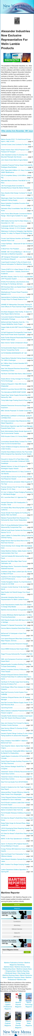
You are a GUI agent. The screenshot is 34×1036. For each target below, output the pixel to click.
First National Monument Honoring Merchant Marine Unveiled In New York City (15, 809)
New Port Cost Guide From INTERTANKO (14, 782)
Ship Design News (24, 973)
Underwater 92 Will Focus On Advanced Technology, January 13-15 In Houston (14, 227)
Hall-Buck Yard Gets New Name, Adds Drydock (16, 374)
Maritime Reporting (23, 971)
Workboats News (10, 973)
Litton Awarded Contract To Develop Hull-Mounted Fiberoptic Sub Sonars (14, 156)
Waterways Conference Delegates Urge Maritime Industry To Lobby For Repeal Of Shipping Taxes (16, 232)
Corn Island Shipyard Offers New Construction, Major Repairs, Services (16, 639)
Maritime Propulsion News (16, 977)
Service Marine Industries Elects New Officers (15, 628)
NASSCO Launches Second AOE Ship (13, 389)
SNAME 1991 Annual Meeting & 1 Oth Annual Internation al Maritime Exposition (16, 253)
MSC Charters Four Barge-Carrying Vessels (15, 864)
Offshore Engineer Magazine (8, 1023)
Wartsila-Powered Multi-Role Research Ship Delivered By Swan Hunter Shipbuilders (15, 519)
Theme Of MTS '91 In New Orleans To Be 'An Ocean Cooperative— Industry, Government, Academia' (15, 271)
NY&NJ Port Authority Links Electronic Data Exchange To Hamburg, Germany (15, 283)
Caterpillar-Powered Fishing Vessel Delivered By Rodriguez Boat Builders (17, 166)
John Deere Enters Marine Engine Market (14, 160)
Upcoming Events (7, 708)
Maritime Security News (22, 967)
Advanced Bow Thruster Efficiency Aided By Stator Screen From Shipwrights (15, 793)
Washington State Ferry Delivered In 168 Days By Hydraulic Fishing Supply (17, 199)
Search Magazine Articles (10, 950)
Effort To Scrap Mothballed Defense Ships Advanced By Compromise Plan (14, 526)
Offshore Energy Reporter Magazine (18, 1024)
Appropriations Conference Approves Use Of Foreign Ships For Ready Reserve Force (15, 298)
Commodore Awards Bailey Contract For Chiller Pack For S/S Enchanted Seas (16, 442)
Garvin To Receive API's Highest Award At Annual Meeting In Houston (14, 845)
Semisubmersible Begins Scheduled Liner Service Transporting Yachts (14, 349)
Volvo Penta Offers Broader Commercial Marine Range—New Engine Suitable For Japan (16, 214)
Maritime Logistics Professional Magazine (8, 1005)
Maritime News (9, 967)
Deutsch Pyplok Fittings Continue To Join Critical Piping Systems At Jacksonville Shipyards (17, 734)
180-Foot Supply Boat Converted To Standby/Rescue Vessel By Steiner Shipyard (15, 187)
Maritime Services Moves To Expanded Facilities (16, 610)
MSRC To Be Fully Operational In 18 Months (15, 839)
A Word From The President (10, 249)
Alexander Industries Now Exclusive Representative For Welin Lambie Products (15, 598)
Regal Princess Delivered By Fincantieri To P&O (16, 654)
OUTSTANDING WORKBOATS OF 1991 (14, 353)
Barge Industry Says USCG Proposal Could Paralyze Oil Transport (15, 151)
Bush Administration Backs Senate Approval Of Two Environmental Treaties (16, 432)
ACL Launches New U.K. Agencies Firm (14, 497)
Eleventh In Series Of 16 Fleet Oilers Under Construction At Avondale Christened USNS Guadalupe (15, 461)
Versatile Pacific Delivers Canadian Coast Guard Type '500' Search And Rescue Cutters (16, 717)
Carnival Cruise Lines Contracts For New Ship (16, 144)
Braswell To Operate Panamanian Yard (13, 625)
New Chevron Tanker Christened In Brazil (14, 343)
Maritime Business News (11, 975)
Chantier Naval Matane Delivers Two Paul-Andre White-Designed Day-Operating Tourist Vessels (16, 453)
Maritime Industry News (24, 969)
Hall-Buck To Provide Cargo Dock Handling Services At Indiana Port (15, 683)
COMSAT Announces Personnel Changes (14, 644)
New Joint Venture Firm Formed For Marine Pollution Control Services (15, 724)
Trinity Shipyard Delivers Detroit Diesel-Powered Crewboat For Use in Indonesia (16, 798)
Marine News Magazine (29, 1023)
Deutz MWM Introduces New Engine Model (15, 649)
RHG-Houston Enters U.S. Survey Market (14, 436)
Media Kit (17, 933)
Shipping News (11, 971)
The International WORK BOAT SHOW (13, 392)
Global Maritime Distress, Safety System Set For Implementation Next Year (16, 552)
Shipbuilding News (9, 969)
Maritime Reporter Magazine (18, 1004)
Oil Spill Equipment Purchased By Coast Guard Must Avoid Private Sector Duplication (16, 333)
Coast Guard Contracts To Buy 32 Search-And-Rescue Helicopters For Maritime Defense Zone (16, 263)
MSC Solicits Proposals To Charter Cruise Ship (16, 411)
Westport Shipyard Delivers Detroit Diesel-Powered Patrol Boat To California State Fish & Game (16, 677)
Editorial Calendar (17, 929)
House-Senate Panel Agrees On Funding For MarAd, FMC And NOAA (15, 514)
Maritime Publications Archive (13, 962)
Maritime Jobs (21, 979)
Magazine (17, 908)
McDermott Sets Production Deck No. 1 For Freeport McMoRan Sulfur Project (15, 323)
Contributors (17, 921)
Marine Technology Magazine (28, 1004)
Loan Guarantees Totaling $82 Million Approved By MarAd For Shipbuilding (16, 752)
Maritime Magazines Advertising (20, 963)
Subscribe (17, 905)
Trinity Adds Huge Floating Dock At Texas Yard (16, 400)
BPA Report (17, 937)
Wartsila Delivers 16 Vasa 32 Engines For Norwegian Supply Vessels (14, 467)
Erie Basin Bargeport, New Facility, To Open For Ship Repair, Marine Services (16, 313)
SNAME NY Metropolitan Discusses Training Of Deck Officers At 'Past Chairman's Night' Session (16, 305)
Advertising (17, 925)
